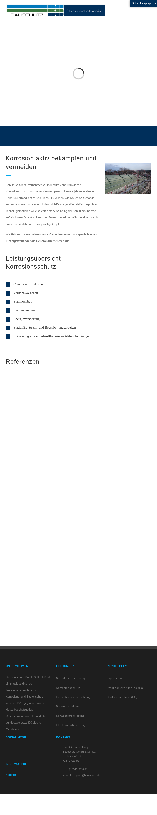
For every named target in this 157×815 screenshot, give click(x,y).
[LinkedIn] (17, 748)
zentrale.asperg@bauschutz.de (82, 775)
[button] (52, 284)
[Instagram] (12, 748)
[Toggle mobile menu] (149, 11)
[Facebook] (7, 748)
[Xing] (22, 748)
